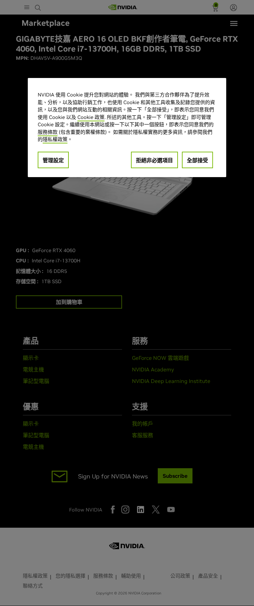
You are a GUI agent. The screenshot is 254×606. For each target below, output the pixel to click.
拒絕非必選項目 (154, 160)
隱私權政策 (55, 139)
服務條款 (48, 132)
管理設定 (53, 160)
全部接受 (197, 160)
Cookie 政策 (91, 117)
